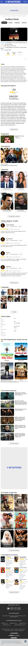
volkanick (8, 266)
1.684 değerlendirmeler (14, 240)
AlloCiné (3, 623)
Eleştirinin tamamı (14, 129)
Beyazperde (14, 52)
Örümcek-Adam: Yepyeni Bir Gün (23, 557)
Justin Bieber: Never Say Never (7, 380)
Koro (21, 380)
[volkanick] (3, 267)
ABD (15, 318)
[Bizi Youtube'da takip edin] (8, 608)
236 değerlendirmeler (14, 226)
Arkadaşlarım (20, 52)
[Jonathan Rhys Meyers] (7, 201)
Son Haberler (5, 146)
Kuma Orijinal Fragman (7, 546)
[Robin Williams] (21, 201)
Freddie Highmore (9, 47)
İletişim (12, 629)
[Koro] (21, 370)
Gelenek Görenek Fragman (21, 528)
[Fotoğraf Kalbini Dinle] (4, 292)
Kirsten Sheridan (9, 44)
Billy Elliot (7, 360)
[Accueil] (12, 2)
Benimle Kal (21, 360)
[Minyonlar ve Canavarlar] (3, 570)
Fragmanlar (5, 134)
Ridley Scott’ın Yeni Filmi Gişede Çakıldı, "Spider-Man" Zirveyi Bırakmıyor (21, 393)
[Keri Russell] (21, 179)
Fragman (7, 565)
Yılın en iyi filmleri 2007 (22, 381)
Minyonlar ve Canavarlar (8, 568)
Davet (7, 579)
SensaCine (21, 623)
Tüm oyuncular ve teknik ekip (14, 216)
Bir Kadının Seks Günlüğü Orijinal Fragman (21, 510)
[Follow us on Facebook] (12, 608)
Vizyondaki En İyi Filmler (14, 592)
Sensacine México (18, 624)
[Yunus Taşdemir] (3, 225)
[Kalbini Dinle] (14, 34)
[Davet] (3, 582)
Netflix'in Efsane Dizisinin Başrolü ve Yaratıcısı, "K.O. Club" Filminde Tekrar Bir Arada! (20, 427)
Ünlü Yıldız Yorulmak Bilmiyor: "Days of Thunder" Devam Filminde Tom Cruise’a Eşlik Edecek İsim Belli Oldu (21, 402)
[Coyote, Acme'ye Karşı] (16, 582)
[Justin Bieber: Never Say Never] (7, 370)
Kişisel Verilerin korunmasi (9, 630)
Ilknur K (8, 252)
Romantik (25, 42)
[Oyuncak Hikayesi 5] (16, 570)
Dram (17, 42)
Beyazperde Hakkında (6, 629)
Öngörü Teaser (7, 528)
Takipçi (7, 226)
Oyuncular (4, 169)
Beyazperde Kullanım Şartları (20, 629)
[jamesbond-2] (3, 239)
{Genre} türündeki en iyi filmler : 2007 (12, 382)
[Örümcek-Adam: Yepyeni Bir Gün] (16, 559)
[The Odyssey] (3, 559)
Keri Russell (16, 47)
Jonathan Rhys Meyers (7, 210)
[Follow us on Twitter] (15, 608)
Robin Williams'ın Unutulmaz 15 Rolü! (9, 165)
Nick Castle (6, 45)
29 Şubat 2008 (4, 42)
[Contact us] (19, 608)
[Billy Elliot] (7, 351)
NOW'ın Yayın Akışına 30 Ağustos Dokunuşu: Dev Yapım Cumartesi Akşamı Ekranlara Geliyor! (20, 419)
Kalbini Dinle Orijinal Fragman (19, 136)
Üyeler (8, 52)
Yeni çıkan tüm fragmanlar (14, 550)
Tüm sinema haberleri (14, 443)
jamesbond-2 (9, 238)
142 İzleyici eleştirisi (14, 282)
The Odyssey (8, 556)
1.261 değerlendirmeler (14, 254)
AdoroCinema (6, 624)
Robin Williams (21, 210)
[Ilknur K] (3, 253)
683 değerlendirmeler (14, 268)
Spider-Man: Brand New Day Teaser (7, 510)
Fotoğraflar (5, 287)
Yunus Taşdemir (10, 224)
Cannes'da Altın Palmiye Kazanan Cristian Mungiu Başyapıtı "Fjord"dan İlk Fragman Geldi (20, 435)
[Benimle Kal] (21, 351)
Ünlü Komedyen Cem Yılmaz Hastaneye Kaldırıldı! (21, 410)
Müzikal (20, 42)
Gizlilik (16, 630)
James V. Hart (13, 45)
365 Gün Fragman (21, 546)
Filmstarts (12, 623)
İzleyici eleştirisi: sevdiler (9, 221)
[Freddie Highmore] (7, 179)
